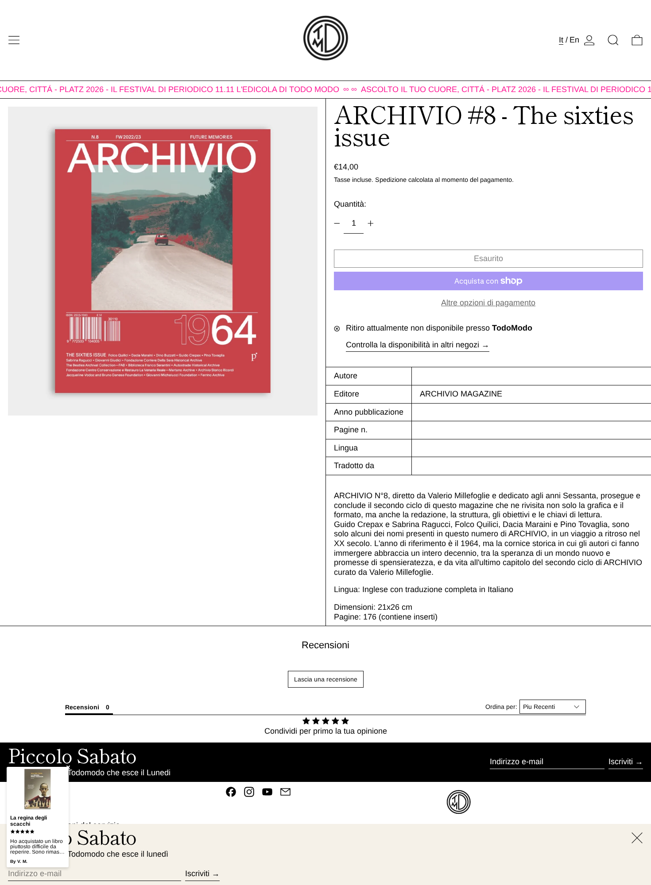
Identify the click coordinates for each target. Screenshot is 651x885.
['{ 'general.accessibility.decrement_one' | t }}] (337, 223)
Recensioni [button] (82, 707)
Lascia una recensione (325, 679)
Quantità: (350, 204)
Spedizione (391, 179)
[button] (613, 40)
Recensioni (325, 644)
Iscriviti (620, 761)
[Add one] (371, 223)
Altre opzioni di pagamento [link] (488, 302)
